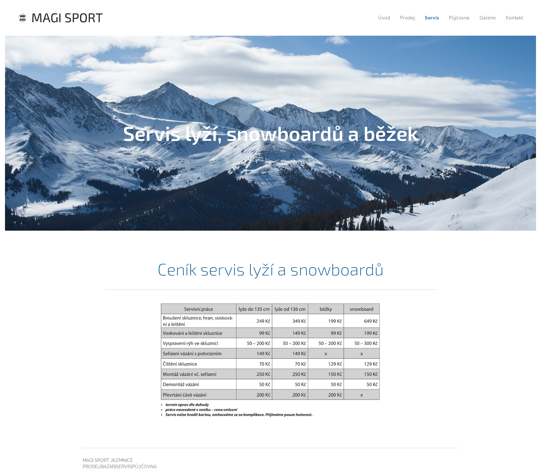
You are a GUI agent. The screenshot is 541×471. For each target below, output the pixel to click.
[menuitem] (386, 18)
